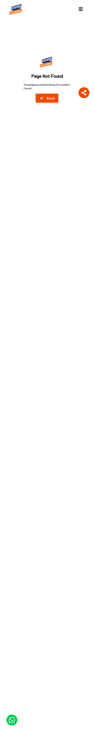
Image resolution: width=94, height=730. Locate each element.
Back (51, 98)
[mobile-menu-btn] (81, 9)
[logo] (16, 9)
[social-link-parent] (83, 92)
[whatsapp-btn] (11, 720)
